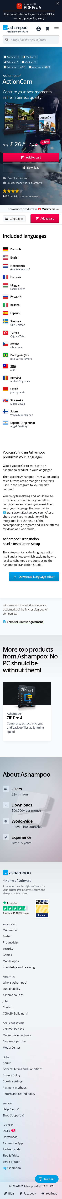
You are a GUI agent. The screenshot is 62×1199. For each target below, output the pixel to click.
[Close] (57, 3)
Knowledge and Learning (19, 967)
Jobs (5, 1001)
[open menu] (56, 29)
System (7, 936)
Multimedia (10, 930)
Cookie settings (13, 1081)
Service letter (11, 1162)
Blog (11, 1193)
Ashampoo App (13, 1143)
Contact (8, 1007)
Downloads (10, 1137)
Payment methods (15, 1087)
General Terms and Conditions (23, 1069)
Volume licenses (13, 1029)
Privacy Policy (11, 1075)
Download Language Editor (36, 577)
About (7, 1063)
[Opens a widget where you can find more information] (47, 1179)
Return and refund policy (19, 1094)
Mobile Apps (11, 961)
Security (8, 949)
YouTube (51, 1193)
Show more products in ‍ (31, 209)
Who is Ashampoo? (15, 982)
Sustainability (11, 989)
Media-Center (11, 1047)
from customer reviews (20, 196)
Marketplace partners (17, 1035)
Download (33, 168)
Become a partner (14, 1041)
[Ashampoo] (17, 872)
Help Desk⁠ (9, 1109)
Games (7, 955)
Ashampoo (12, 1168)
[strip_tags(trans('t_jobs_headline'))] (42, 908)
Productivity (10, 942)
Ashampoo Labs (13, 995)
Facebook (30, 1193)
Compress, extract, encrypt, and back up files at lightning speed (25, 728)
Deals (8, 1131)
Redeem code (11, 1149)
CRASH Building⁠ (13, 1013)
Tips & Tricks (11, 1155)
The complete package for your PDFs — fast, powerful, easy (29, 16)
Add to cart (33, 157)
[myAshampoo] (38, 29)
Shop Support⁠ (12, 1115)
